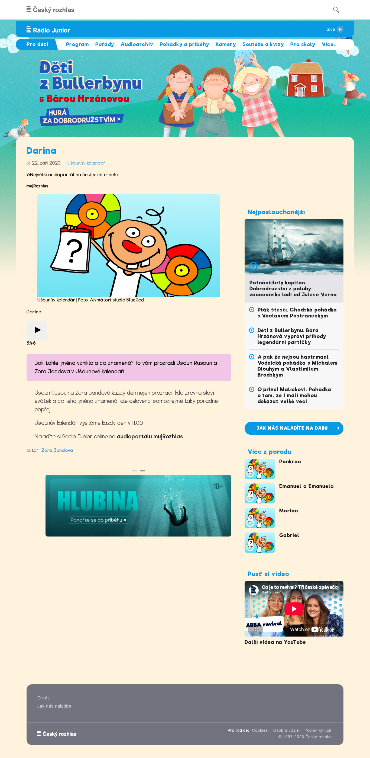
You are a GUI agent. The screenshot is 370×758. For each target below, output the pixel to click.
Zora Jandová (57, 450)
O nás (43, 698)
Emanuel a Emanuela (306, 486)
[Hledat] (336, 10)
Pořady (104, 44)
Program (77, 44)
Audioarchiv (137, 44)
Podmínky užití (318, 730)
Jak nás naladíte (54, 706)
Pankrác (290, 461)
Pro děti (37, 44)
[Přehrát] (37, 330)
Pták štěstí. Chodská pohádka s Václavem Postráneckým (297, 313)
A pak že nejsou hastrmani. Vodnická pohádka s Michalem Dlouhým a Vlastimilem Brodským (298, 366)
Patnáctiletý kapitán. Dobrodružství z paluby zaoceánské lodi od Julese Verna (293, 288)
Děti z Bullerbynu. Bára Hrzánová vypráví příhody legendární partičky (292, 336)
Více (329, 44)
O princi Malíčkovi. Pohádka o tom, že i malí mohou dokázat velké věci (295, 395)
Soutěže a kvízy (263, 44)
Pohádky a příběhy (184, 44)
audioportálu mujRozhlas (150, 436)
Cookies (260, 730)
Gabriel (289, 535)
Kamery (226, 44)
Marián (288, 510)
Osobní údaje (286, 730)
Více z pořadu (269, 451)
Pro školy (302, 44)
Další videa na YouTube (275, 642)
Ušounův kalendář (86, 163)
